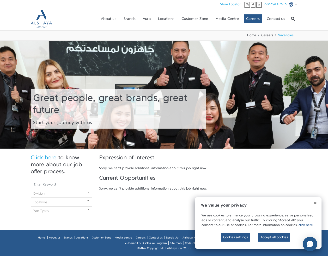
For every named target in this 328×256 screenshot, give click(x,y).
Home (251, 36)
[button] (5, 95)
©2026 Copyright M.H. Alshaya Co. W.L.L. (164, 249)
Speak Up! (172, 238)
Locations (166, 20)
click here (305, 226)
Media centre (123, 238)
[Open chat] (310, 244)
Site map (176, 244)
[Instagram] (247, 5)
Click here (43, 159)
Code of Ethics (194, 244)
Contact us (276, 20)
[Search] (293, 19)
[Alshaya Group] (41, 19)
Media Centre (227, 20)
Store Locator (230, 5)
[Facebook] (253, 5)
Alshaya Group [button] (276, 5)
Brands (129, 20)
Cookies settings (235, 238)
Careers (253, 20)
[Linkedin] (259, 5)
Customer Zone (195, 20)
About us (108, 20)
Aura (147, 20)
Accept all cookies (274, 238)
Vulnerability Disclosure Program (146, 244)
